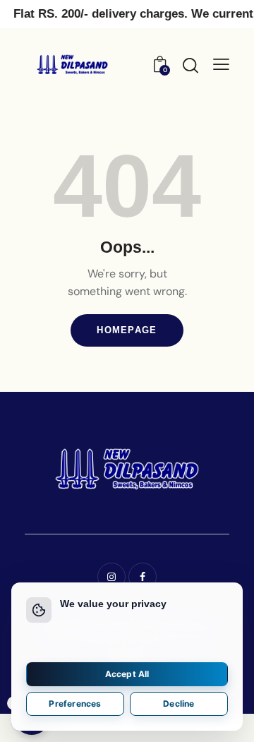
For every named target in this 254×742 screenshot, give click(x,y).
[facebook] (142, 577)
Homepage (127, 330)
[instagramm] (111, 577)
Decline (178, 703)
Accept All (127, 674)
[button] (221, 64)
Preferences (75, 703)
